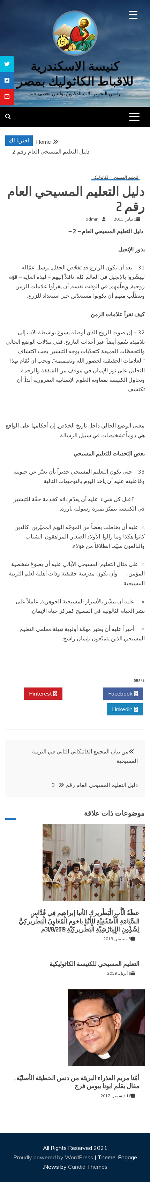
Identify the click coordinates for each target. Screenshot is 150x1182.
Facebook (121, 693)
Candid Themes (87, 1166)
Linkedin (123, 709)
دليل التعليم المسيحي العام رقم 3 (95, 784)
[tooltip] (7, 64)
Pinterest (41, 693)
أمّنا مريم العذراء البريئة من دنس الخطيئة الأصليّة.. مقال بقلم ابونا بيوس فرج (77, 1082)
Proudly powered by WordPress (54, 1157)
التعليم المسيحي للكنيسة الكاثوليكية (95, 964)
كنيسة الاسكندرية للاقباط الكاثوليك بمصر (75, 73)
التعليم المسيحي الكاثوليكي (115, 177)
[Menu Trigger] (133, 14)
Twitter (81, 693)
